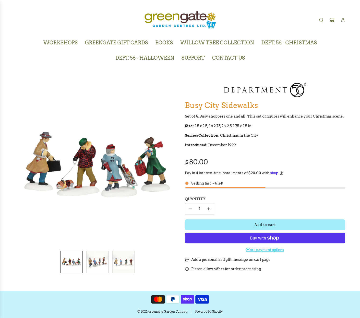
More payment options (265, 250)
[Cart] (332, 19)
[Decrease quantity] (190, 208)
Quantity (195, 199)
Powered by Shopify (209, 311)
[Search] (321, 19)
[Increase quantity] (208, 208)
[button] (19, 164)
